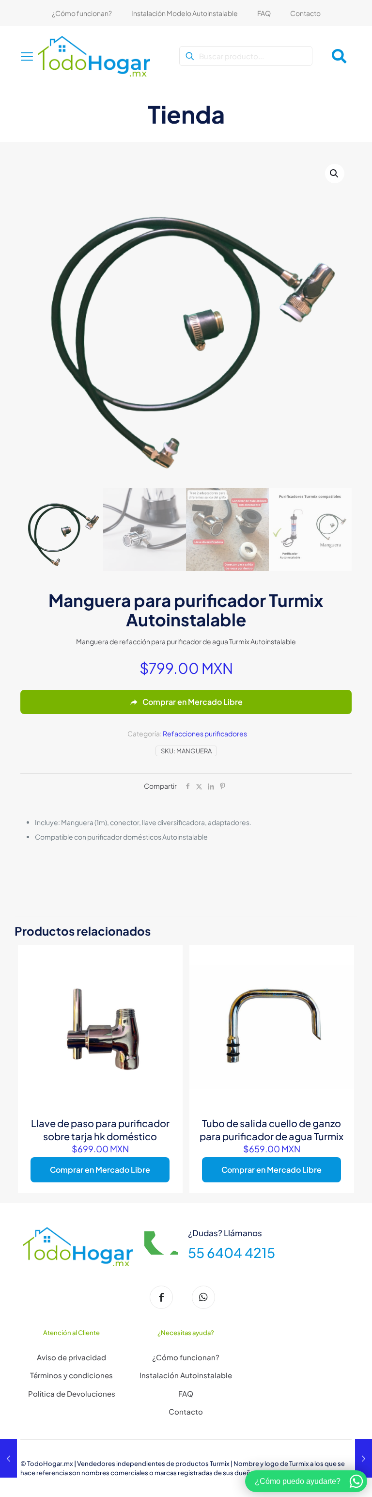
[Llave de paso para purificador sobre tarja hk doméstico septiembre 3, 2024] (8, 1458)
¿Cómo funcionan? (185, 1357)
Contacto (186, 1411)
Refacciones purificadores (205, 733)
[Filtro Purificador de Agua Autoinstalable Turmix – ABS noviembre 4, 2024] (363, 1458)
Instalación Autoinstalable (186, 1375)
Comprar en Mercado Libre (100, 1169)
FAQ (185, 1393)
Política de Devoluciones (71, 1393)
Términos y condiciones (71, 1375)
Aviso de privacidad (71, 1357)
